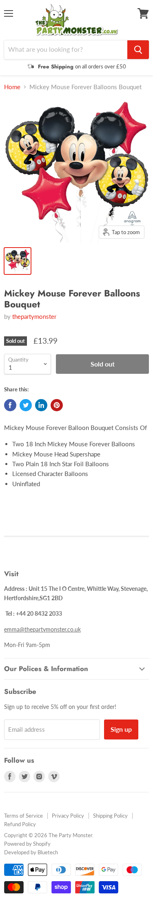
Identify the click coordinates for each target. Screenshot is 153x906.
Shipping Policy (110, 815)
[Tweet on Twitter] (26, 405)
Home (12, 86)
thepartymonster (34, 316)
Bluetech (48, 852)
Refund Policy (20, 824)
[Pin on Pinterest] (57, 405)
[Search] (138, 49)
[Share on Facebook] (10, 405)
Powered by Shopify (27, 843)
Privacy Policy (68, 815)
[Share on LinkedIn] (41, 405)
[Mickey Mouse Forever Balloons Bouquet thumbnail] (17, 261)
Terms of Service (23, 815)
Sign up (121, 729)
